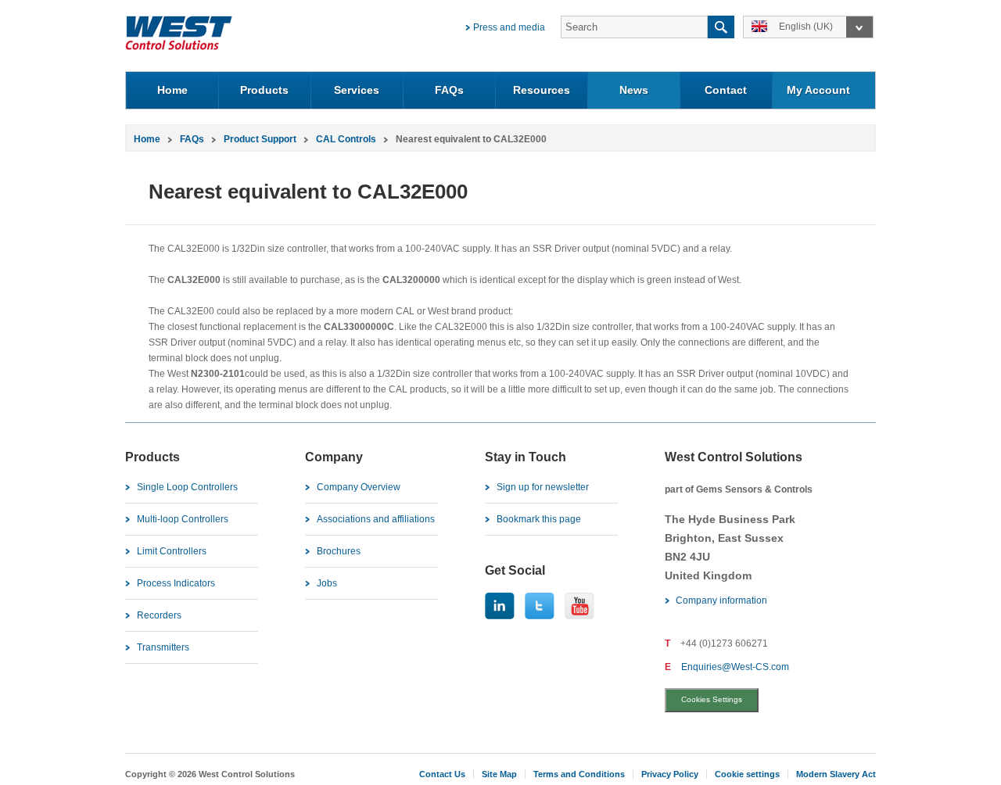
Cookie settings (747, 774)
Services (356, 90)
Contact (726, 90)
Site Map (499, 774)
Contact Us (442, 774)
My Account (818, 90)
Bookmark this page (539, 519)
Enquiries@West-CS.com (735, 666)
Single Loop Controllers (187, 487)
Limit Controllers (171, 551)
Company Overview (358, 487)
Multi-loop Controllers (182, 519)
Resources (541, 90)
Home (172, 90)
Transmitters (163, 647)
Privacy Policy (669, 774)
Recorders (159, 615)
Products (264, 90)
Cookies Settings (711, 699)
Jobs (327, 583)
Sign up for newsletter (543, 487)
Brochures (339, 551)
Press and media (509, 27)
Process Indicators (176, 583)
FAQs (449, 90)
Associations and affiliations (376, 519)
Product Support (260, 139)
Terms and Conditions (579, 774)
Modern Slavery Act (836, 774)
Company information (721, 600)
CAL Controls (346, 139)
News (633, 90)
